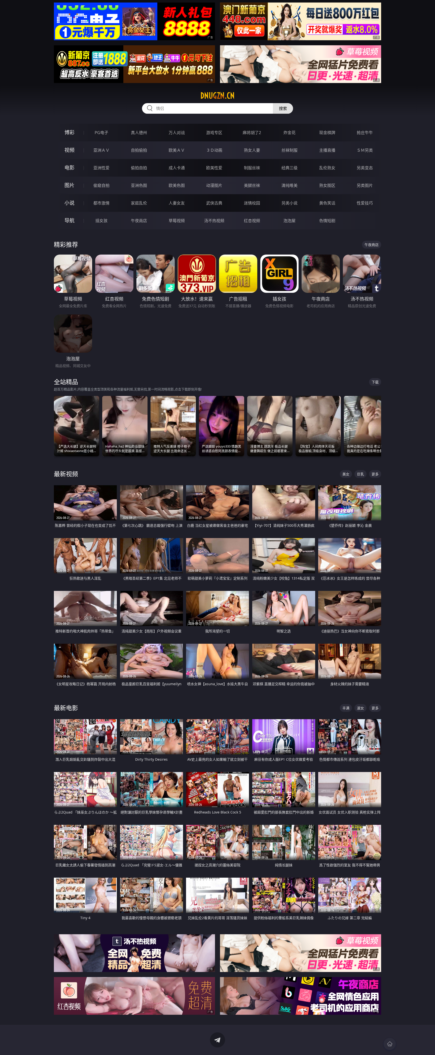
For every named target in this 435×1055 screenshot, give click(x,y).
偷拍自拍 (139, 168)
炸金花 (289, 132)
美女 (345, 474)
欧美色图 (177, 185)
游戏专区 (214, 132)
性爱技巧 (365, 203)
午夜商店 (139, 220)
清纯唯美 (289, 185)
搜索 (283, 108)
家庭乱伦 (139, 203)
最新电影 (66, 708)
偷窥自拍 (101, 185)
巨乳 (360, 474)
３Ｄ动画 (214, 150)
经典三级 (289, 168)
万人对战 (177, 132)
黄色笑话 (327, 203)
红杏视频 (252, 220)
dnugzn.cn (217, 96)
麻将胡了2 (252, 132)
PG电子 (101, 132)
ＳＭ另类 (365, 150)
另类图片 (365, 185)
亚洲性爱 (101, 168)
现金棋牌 (327, 132)
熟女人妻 (252, 150)
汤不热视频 (214, 220)
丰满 (345, 708)
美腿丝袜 (252, 185)
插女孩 (101, 220)
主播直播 (327, 150)
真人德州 (139, 132)
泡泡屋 (289, 220)
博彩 (69, 132)
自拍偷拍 (139, 150)
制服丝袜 (252, 168)
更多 (375, 474)
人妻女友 (177, 203)
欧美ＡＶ (177, 150)
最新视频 (66, 474)
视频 (69, 150)
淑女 (360, 708)
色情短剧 (327, 220)
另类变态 (365, 168)
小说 (69, 202)
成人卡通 (177, 168)
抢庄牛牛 (365, 132)
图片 (69, 185)
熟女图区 (327, 185)
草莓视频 (177, 220)
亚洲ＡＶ (101, 150)
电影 (69, 167)
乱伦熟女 (327, 168)
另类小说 (289, 203)
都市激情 (101, 203)
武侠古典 (214, 203)
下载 (375, 382)
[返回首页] (390, 1044)
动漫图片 (214, 185)
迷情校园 (252, 203)
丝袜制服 (289, 150)
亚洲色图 (139, 185)
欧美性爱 (214, 168)
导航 (69, 220)
